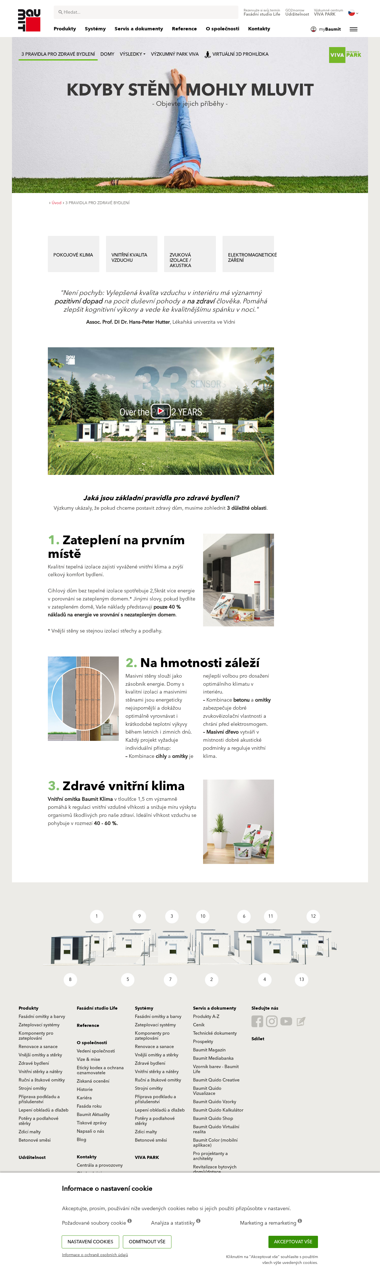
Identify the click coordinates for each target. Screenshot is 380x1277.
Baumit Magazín (209, 1050)
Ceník (198, 1025)
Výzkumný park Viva (175, 54)
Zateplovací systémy (39, 1025)
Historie (85, 1089)
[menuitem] (262, 12)
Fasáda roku (89, 1106)
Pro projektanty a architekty (210, 1156)
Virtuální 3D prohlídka (240, 54)
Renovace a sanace (38, 1047)
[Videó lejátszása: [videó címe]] (161, 411)
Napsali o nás (90, 1131)
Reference (88, 1025)
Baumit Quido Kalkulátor (218, 1110)
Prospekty (203, 1042)
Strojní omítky (32, 1088)
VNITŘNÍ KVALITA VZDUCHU (129, 257)
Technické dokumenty (215, 1033)
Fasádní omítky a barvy (42, 1016)
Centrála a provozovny (100, 1165)
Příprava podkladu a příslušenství (39, 1099)
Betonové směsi (35, 1140)
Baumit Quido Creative (216, 1080)
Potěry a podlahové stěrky (38, 1121)
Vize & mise (88, 1059)
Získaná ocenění (93, 1081)
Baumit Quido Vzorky (214, 1102)
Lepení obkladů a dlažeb (43, 1110)
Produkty (28, 1008)
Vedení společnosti (96, 1051)
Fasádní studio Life (97, 1008)
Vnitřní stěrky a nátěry (40, 1072)
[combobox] (146, 12)
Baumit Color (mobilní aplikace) (215, 1142)
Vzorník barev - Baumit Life (216, 1069)
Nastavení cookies (90, 1242)
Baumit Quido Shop (213, 1118)
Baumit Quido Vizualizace (207, 1091)
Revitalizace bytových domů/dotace (214, 1169)
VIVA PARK (147, 1157)
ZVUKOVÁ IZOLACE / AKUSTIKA (180, 260)
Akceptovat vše (293, 1242)
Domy (107, 54)
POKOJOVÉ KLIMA (73, 255)
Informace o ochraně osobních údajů (95, 1255)
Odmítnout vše (147, 1242)
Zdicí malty (30, 1132)
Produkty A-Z (206, 1016)
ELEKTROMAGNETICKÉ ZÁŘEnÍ (251, 257)
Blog (81, 1140)
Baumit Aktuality (93, 1115)
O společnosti (92, 1043)
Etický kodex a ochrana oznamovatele (100, 1070)
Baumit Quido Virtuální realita (216, 1129)
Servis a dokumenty (214, 1008)
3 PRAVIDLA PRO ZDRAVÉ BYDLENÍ (58, 54)
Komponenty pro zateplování (36, 1035)
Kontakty (87, 1157)
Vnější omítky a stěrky (40, 1055)
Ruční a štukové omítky (42, 1080)
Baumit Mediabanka (213, 1058)
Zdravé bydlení (34, 1063)
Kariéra (84, 1098)
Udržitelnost (32, 1157)
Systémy (144, 1008)
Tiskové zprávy (92, 1123)
